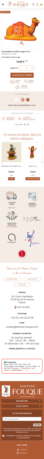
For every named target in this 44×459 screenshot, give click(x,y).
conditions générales (23, 436)
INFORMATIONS (22, 401)
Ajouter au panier (22, 75)
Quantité (14, 68)
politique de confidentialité (29, 436)
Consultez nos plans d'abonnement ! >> (19, 369)
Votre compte (22, 406)
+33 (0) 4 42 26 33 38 (22, 317)
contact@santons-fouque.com (22, 326)
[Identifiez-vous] (37, 4)
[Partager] (25, 125)
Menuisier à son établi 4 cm (11, 166)
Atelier (22, 285)
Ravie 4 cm (33, 166)
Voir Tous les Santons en (21, 105)
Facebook (23, 450)
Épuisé (11, 178)
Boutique (32, 279)
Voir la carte (23, 307)
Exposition (12, 279)
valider (37, 425)
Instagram (23, 453)
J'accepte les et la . (23, 436)
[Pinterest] (28, 125)
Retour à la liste (5, 12)
